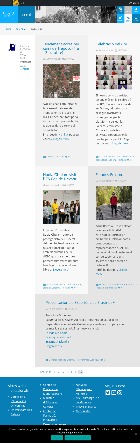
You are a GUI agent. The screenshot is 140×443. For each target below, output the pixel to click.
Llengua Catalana (51, 287)
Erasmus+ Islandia (57, 341)
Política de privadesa (77, 438)
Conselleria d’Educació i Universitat (18, 401)
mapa (23, 65)
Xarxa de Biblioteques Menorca (84, 389)
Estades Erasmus (110, 174)
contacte (24, 68)
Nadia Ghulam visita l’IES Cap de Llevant (61, 176)
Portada (60, 156)
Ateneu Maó (83, 411)
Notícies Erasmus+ (117, 284)
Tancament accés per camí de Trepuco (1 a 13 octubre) (61, 48)
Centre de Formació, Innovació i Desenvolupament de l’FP (55, 419)
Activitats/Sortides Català (59, 284)
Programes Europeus (106, 287)
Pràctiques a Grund (58, 337)
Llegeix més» (61, 139)
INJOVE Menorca (86, 407)
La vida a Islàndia (56, 333)
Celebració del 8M (111, 43)
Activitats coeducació (110, 156)
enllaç (64, 134)
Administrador (53, 59)
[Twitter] (108, 392)
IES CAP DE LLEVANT (8, 14)
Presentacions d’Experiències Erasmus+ (80, 302)
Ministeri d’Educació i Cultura (50, 402)
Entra (136, 2)
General (21, 29)
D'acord (57, 438)
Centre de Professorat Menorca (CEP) (52, 389)
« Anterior (45, 371)
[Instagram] (119, 392)
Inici (8, 29)
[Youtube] (113, 392)
